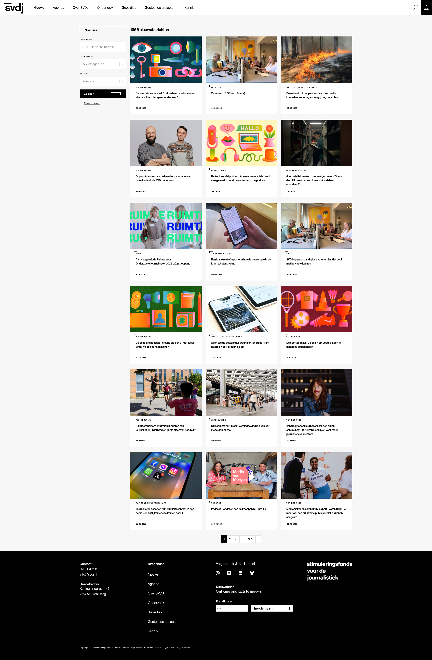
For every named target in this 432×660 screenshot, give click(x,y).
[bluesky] (252, 573)
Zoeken (89, 93)
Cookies (170, 647)
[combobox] (101, 64)
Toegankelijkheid (183, 647)
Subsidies (129, 7)
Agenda (58, 7)
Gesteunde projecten (160, 7)
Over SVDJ (81, 7)
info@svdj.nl (88, 574)
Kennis (189, 7)
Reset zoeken (92, 103)
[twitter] (229, 573)
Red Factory (153, 647)
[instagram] (218, 573)
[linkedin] (240, 573)
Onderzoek (105, 7)
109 (250, 539)
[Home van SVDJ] (13, 8)
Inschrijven (263, 608)
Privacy (163, 647)
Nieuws (38, 7)
